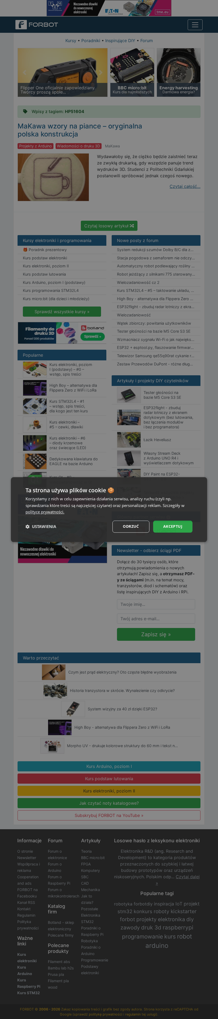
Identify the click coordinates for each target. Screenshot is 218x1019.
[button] (41, 527)
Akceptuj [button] (172, 526)
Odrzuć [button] (131, 526)
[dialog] (109, 509)
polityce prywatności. (45, 512)
